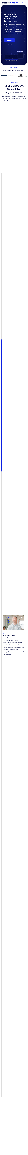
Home (5, 8)
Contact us (9, 40)
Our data (9, 44)
